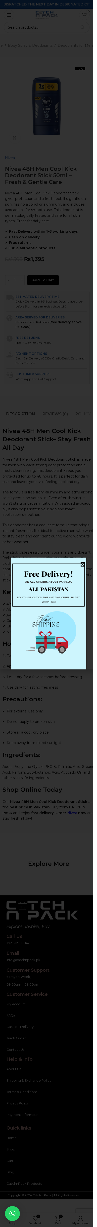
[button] (12, 1213)
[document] (46, 613)
